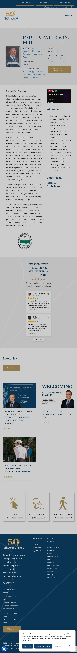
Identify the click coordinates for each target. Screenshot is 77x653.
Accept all (27, 646)
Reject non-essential (43, 646)
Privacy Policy (27, 641)
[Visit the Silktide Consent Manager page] (70, 646)
